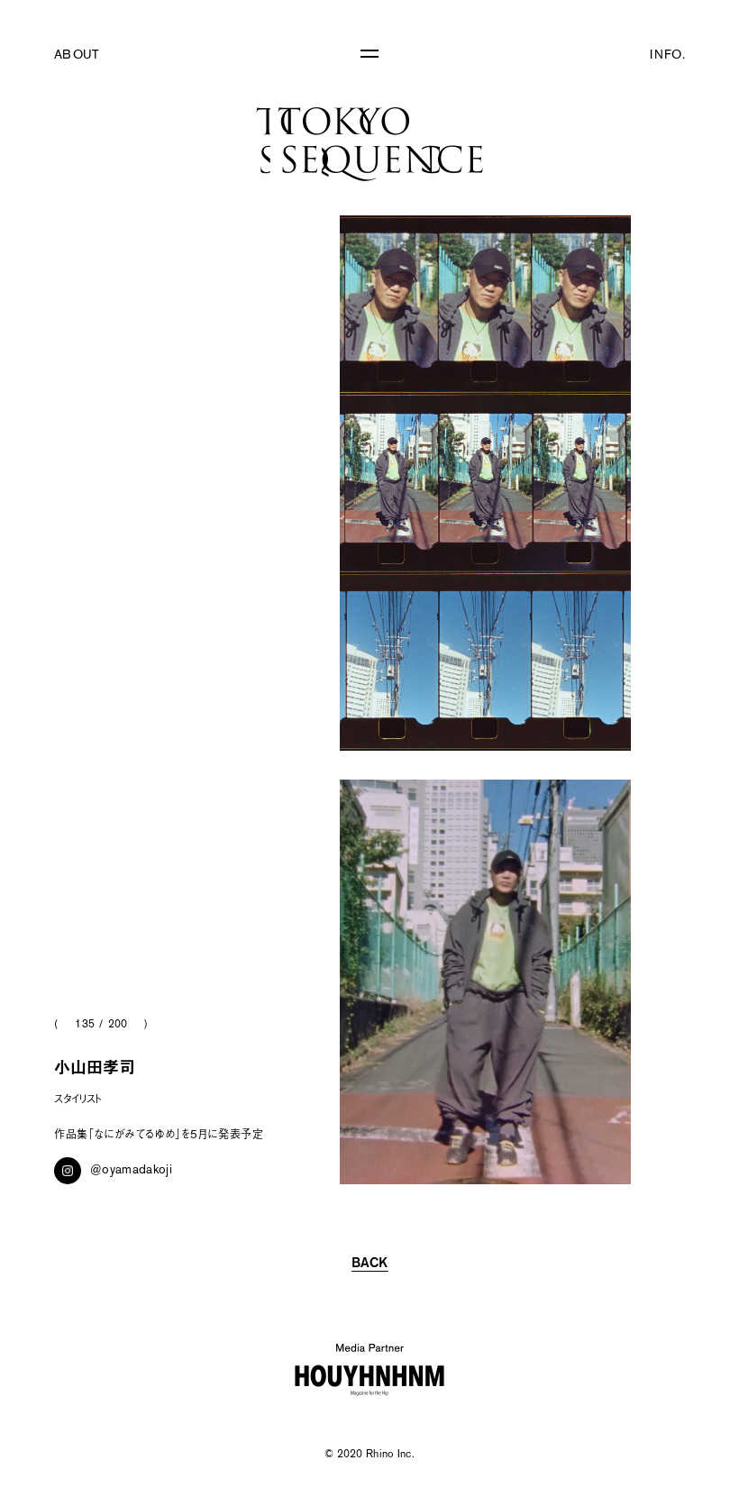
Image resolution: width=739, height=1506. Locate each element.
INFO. (667, 55)
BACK (369, 1263)
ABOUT (77, 55)
